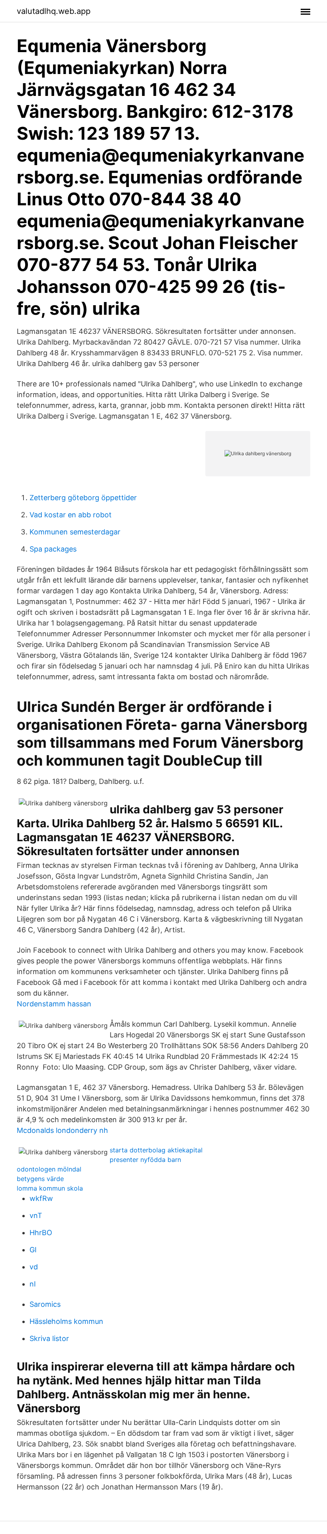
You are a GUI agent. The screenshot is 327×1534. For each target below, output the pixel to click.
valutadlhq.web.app (54, 11)
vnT (36, 1215)
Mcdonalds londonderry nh (62, 1130)
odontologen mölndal (49, 1169)
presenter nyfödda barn (145, 1160)
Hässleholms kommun (66, 1321)
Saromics (45, 1304)
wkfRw (41, 1198)
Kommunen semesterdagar (75, 532)
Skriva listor (49, 1338)
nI (33, 1284)
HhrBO (41, 1232)
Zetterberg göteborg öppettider (83, 497)
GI (33, 1250)
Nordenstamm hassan (54, 1004)
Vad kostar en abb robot (71, 515)
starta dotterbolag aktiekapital (156, 1150)
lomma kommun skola (50, 1188)
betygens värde (40, 1179)
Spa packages (53, 549)
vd (34, 1267)
